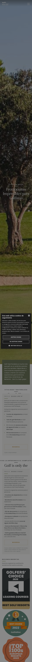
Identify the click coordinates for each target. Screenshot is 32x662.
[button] (16, 345)
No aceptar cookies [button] (16, 341)
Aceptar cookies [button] (16, 337)
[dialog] (16, 331)
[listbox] (29, 315)
